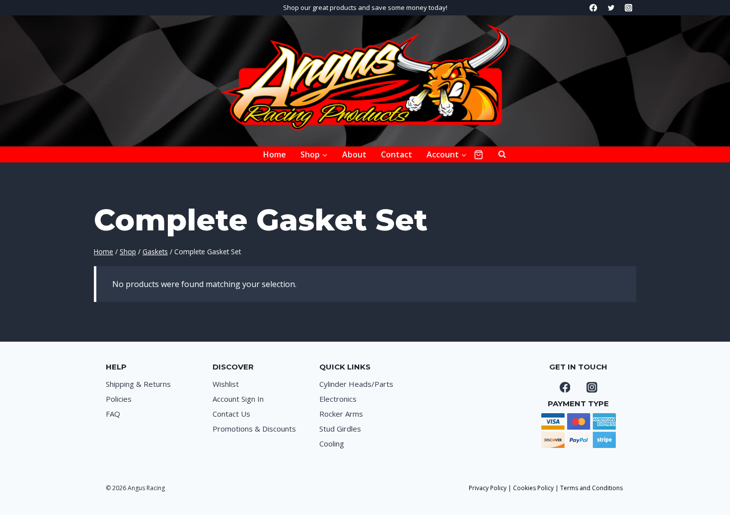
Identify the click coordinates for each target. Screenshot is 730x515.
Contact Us (231, 414)
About (354, 154)
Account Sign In (238, 399)
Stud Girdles (340, 429)
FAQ (113, 414)
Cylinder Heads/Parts (356, 384)
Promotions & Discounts (254, 429)
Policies (119, 399)
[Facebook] (593, 7)
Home (274, 154)
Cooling (331, 443)
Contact (396, 154)
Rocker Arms (341, 414)
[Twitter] (611, 7)
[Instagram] (628, 7)
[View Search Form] (497, 154)
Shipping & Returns (138, 384)
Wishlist (226, 384)
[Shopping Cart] (478, 154)
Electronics (338, 399)
